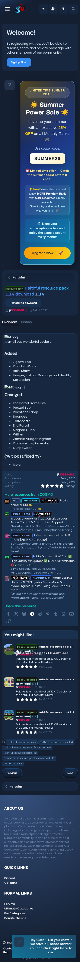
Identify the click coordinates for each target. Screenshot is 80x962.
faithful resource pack (22, 742)
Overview (9, 322)
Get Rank (10, 883)
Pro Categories (15, 913)
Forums (9, 904)
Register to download (23, 302)
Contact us (11, 948)
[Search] (73, 9)
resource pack (13, 763)
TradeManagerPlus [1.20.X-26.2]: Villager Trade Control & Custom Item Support (39, 518)
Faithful (40, 687)
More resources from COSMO (28, 495)
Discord (9, 878)
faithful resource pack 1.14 (56, 742)
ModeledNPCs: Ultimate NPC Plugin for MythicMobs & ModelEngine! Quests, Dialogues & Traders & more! (42, 584)
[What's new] (63, 9)
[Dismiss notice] (71, 940)
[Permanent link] (19, 354)
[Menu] (8, 9)
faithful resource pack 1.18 (20, 753)
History (26, 322)
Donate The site (15, 918)
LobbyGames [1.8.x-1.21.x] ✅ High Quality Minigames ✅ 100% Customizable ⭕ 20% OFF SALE (43, 560)
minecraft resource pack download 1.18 (29, 758)
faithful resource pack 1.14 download (27, 747)
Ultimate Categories (18, 908)
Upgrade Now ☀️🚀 (47, 253)
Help (6, 952)
